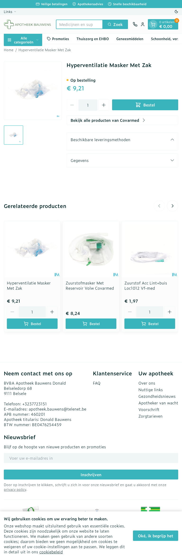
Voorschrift (148, 409)
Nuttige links (150, 389)
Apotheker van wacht (158, 402)
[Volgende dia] (172, 206)
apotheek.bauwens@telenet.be (57, 409)
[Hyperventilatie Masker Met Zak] (32, 249)
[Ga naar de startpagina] (27, 24)
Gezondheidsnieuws (157, 396)
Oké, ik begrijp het (155, 536)
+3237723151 (34, 404)
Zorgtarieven (150, 416)
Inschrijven (91, 474)
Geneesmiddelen (129, 38)
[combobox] (79, 24)
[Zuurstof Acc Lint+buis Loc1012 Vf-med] (150, 249)
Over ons (146, 383)
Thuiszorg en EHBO (93, 38)
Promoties (60, 38)
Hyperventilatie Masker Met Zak (29, 285)
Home (9, 49)
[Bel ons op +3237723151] (135, 24)
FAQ (96, 383)
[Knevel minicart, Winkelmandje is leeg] (153, 24)
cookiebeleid (51, 552)
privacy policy (15, 489)
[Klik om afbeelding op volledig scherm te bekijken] (33, 90)
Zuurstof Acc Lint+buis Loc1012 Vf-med (145, 285)
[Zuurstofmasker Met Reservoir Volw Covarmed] (91, 249)
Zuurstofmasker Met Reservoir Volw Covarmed (90, 285)
